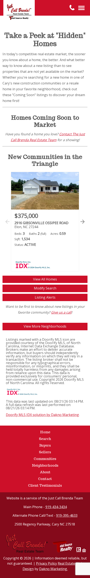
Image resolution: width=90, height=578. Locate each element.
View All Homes (45, 279)
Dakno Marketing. (53, 569)
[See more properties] (82, 221)
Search (45, 439)
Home (45, 432)
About (45, 472)
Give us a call (61, 312)
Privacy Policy (46, 563)
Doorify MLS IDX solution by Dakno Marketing (42, 414)
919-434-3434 (56, 507)
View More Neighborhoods (45, 326)
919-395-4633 (66, 515)
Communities (45, 459)
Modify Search (45, 288)
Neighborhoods (45, 465)
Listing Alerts (45, 297)
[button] (82, 226)
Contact (45, 479)
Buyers (45, 445)
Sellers (45, 452)
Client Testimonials (45, 485)
